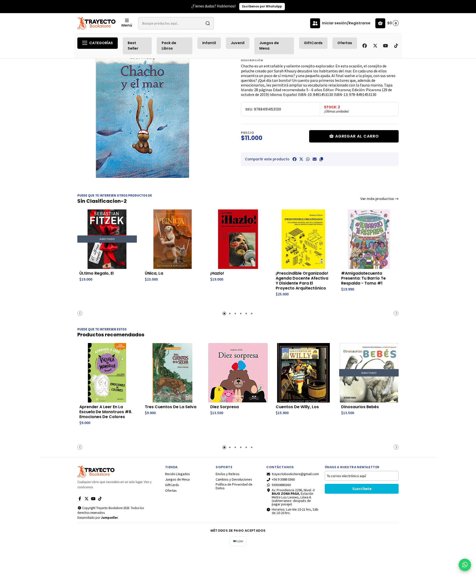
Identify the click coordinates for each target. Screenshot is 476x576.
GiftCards (313, 42)
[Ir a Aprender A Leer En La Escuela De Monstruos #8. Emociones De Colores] (107, 373)
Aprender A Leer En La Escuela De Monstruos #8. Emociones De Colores (105, 411)
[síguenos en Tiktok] (396, 46)
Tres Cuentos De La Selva (170, 406)
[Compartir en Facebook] (294, 159)
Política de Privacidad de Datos (234, 486)
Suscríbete (361, 489)
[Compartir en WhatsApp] (307, 159)
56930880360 (281, 485)
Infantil (209, 42)
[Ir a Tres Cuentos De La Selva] (172, 373)
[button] (321, 159)
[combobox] (176, 23)
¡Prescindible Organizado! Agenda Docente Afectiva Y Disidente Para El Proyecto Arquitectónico (302, 281)
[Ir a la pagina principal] (96, 23)
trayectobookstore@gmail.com (295, 474)
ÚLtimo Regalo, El (96, 273)
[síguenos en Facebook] (364, 46)
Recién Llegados (177, 474)
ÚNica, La (154, 273)
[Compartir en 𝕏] (301, 159)
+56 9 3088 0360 (283, 479)
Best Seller (133, 45)
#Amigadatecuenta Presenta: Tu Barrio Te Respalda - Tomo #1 (363, 278)
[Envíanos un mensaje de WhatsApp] (465, 565)
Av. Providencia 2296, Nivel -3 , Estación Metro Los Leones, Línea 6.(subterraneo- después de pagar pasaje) (293, 497)
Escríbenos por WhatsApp (262, 6)
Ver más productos (377, 199)
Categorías (101, 42)
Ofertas (344, 42)
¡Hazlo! (217, 273)
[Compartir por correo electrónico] (314, 159)
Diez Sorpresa (224, 406)
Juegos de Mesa (269, 45)
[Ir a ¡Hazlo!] (238, 239)
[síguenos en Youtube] (385, 46)
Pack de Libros (169, 45)
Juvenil (237, 42)
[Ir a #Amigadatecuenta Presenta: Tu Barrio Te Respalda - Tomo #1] (369, 239)
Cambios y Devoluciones (234, 479)
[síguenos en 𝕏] (375, 46)
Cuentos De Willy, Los (297, 406)
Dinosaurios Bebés (360, 406)
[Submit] (208, 23)
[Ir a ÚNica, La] (172, 239)
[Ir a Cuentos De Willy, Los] (303, 373)
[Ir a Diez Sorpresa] (238, 373)
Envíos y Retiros (227, 474)
